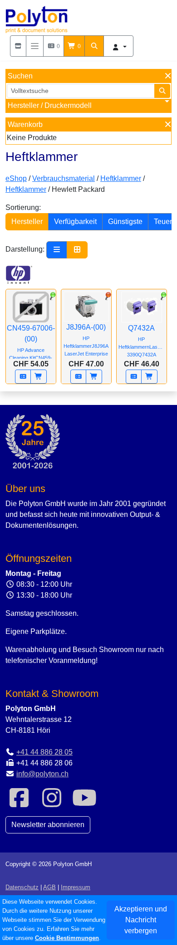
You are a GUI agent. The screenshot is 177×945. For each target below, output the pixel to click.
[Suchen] (94, 46)
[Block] (77, 249)
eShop (16, 178)
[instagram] (51, 803)
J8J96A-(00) (86, 339)
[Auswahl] (18, 46)
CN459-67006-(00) (31, 346)
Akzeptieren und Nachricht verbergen (140, 920)
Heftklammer (120, 178)
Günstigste (125, 221)
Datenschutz (22, 887)
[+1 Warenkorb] (38, 377)
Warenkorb (25, 124)
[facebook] (19, 803)
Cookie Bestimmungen (67, 938)
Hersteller (27, 221)
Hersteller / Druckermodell (50, 105)
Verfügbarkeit (75, 221)
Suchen (20, 76)
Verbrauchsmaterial (63, 178)
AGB (49, 887)
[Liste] (56, 249)
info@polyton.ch (42, 774)
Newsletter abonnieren (47, 824)
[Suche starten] (162, 91)
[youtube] (84, 803)
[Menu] (35, 46)
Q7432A (142, 340)
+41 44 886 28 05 (44, 752)
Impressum (75, 887)
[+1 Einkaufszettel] (23, 377)
